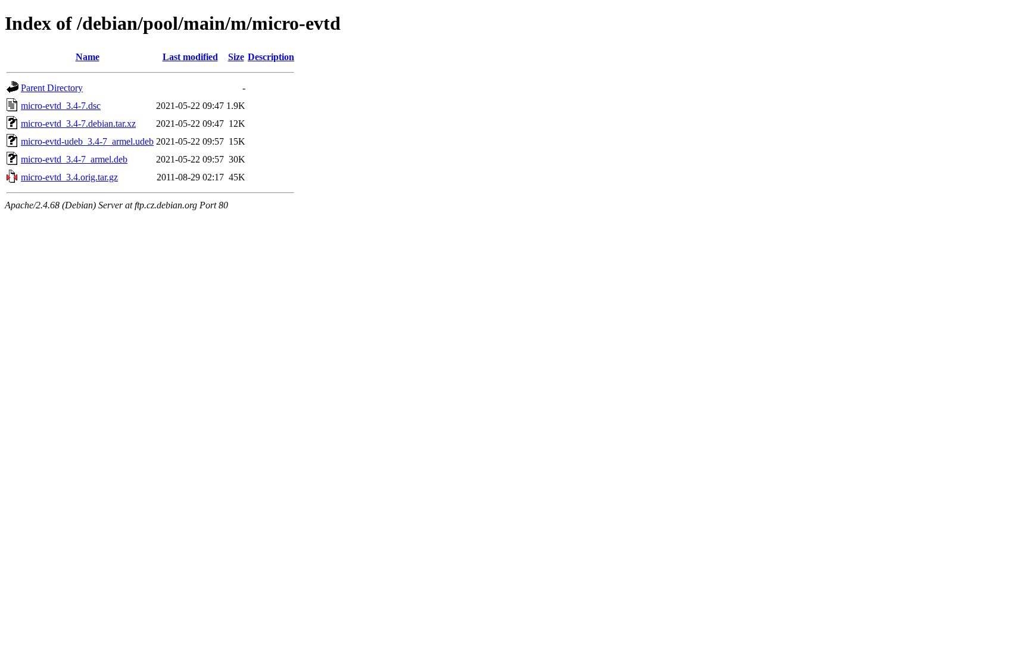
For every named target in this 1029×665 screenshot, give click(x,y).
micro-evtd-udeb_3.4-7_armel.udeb (87, 141)
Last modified (190, 57)
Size (236, 57)
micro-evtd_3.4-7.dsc (61, 106)
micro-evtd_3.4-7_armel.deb (74, 159)
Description (271, 57)
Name (87, 57)
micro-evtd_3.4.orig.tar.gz (69, 177)
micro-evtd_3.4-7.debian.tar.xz (78, 123)
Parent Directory (52, 88)
